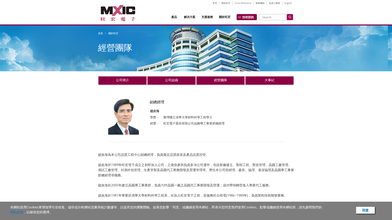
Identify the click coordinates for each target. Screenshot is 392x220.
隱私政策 (16, 212)
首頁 (215, 2)
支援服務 (207, 17)
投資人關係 (274, 2)
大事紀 (269, 80)
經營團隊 (220, 80)
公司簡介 (122, 80)
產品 (174, 17)
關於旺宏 (225, 17)
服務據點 (260, 2)
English (288, 2)
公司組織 (171, 80)
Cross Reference (243, 2)
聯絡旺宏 (225, 2)
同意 (365, 210)
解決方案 (189, 17)
